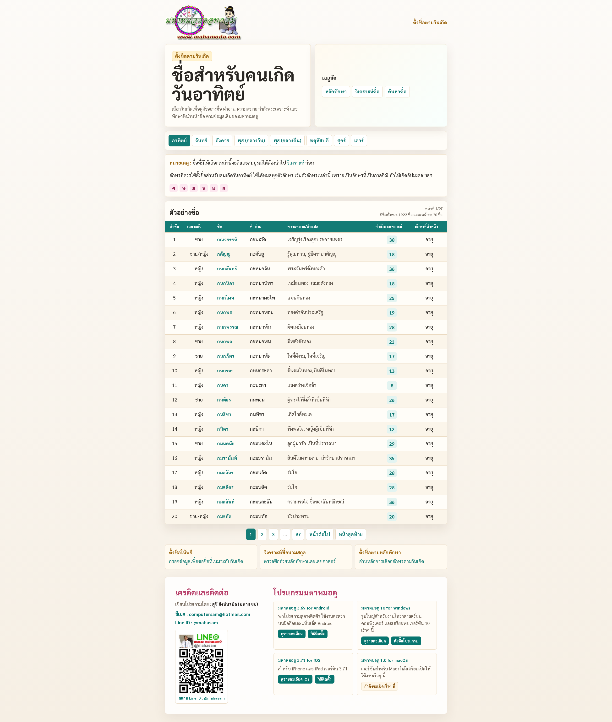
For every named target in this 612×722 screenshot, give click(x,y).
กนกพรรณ (227, 327)
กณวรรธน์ (227, 239)
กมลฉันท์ (226, 501)
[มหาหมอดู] (203, 22)
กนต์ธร (224, 399)
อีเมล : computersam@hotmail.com (212, 614)
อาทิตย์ (179, 140)
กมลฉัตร (225, 472)
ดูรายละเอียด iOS (295, 679)
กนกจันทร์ (227, 268)
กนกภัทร (225, 356)
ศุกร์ (341, 140)
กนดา (222, 385)
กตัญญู (223, 254)
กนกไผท (225, 297)
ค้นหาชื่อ (397, 91)
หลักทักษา (336, 91)
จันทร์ (201, 140)
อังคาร (222, 140)
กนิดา (222, 429)
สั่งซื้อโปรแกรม (406, 640)
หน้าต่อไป (319, 534)
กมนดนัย (226, 443)
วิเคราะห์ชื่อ (367, 91)
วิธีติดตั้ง (318, 633)
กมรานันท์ (227, 458)
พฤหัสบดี (319, 140)
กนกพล (224, 341)
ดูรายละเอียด (292, 633)
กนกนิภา (225, 283)
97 (298, 534)
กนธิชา (224, 414)
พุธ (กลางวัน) (251, 140)
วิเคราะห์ (295, 163)
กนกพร (224, 312)
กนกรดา (225, 370)
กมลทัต (224, 516)
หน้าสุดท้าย (351, 534)
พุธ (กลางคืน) (287, 140)
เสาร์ (359, 140)
